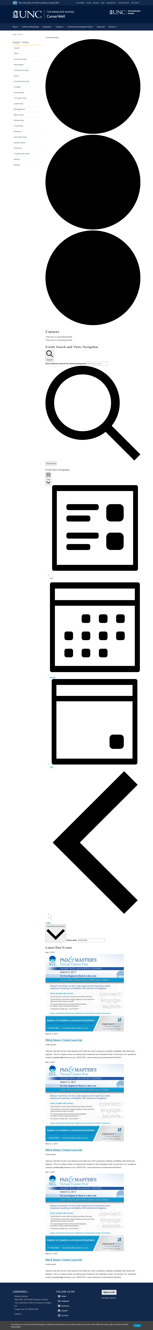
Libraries (96, 3)
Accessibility (80, 3)
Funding (17, 87)
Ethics (16, 76)
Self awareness (20, 137)
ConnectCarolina (123, 3)
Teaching (18, 148)
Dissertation (19, 64)
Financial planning (21, 81)
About (15, 27)
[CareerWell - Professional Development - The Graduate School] (43, 14)
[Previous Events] (95, 914)
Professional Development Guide (80, 27)
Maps (103, 3)
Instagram (64, 1301)
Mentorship (19, 115)
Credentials (46, 27)
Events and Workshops (30, 27)
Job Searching (20, 98)
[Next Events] (51, 918)
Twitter (63, 1296)
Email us (17, 1314)
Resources (101, 27)
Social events (19, 142)
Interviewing (19, 92)
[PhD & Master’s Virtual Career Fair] (84, 993)
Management (19, 109)
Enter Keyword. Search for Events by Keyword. (65, 363)
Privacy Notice (15, 1327)
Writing (17, 159)
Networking (19, 120)
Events (88, 3)
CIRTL (16, 53)
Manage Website (109, 1298)
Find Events (51, 463)
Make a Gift (109, 1292)
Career (17, 48)
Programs (59, 27)
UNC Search (135, 3)
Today (48, 923)
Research (18, 131)
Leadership (18, 103)
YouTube (64, 1315)
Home (15, 34)
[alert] (92, 337)
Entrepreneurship (21, 70)
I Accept (137, 1325)
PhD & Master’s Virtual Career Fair (63, 1040)
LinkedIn (64, 1311)
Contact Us (112, 27)
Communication (20, 59)
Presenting (18, 126)
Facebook (64, 1306)
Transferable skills (21, 154)
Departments (111, 3)
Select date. (71, 940)
